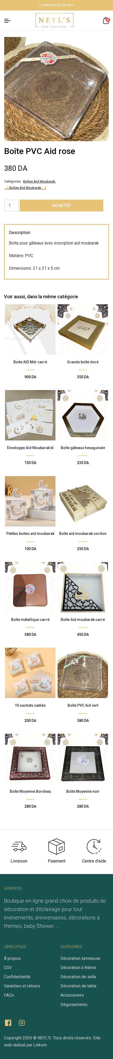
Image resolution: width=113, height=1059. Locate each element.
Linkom (40, 1044)
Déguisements (74, 1004)
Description (19, 232)
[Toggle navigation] (10, 20)
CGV (8, 967)
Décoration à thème (78, 967)
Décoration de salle (78, 976)
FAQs (9, 995)
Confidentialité (17, 976)
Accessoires (72, 995)
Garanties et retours (22, 985)
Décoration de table (78, 985)
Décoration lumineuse (80, 958)
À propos (12, 958)
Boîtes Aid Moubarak (39, 181)
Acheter (61, 205)
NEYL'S (44, 1037)
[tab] (19, 233)
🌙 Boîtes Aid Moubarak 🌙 (25, 188)
